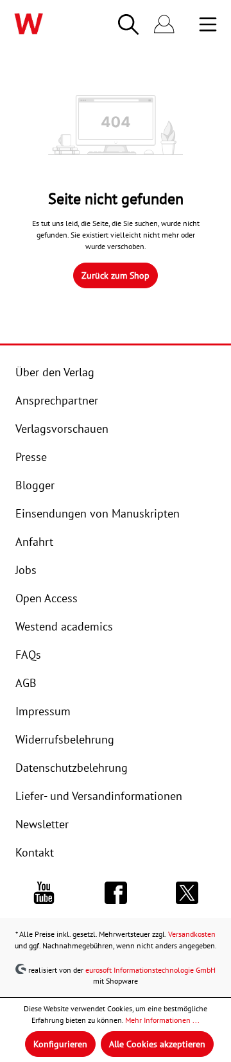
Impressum (43, 711)
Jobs (26, 569)
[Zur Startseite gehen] (45, 24)
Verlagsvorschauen (61, 428)
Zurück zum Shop (115, 275)
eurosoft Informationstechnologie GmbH (150, 969)
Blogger (35, 485)
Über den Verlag (54, 372)
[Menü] (208, 24)
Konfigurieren (60, 1044)
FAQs (28, 654)
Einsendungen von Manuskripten (97, 513)
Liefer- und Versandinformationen (98, 795)
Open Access (46, 598)
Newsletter (42, 824)
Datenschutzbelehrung (71, 767)
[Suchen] (128, 24)
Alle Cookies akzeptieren (157, 1044)
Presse (31, 456)
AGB (26, 682)
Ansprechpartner (56, 400)
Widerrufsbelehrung (64, 739)
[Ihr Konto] (164, 24)
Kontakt (34, 852)
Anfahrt (34, 541)
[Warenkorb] (190, 25)
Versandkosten (192, 934)
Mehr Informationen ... (162, 1020)
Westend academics (64, 626)
